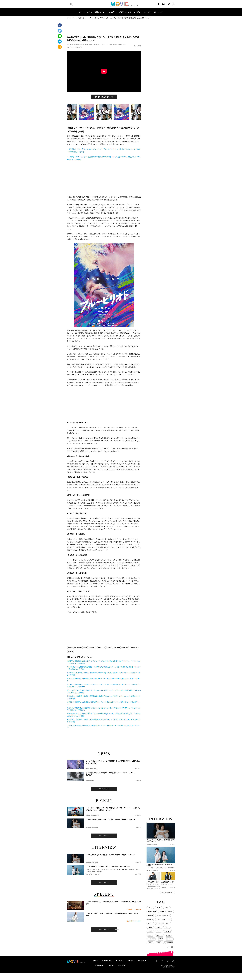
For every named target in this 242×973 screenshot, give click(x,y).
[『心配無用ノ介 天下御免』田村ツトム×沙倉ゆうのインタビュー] (75, 870)
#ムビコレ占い (167, 919)
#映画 (84, 44)
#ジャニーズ (150, 935)
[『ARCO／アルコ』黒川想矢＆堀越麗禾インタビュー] (168, 876)
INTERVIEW (107, 961)
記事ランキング (125, 12)
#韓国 (150, 931)
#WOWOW (89, 780)
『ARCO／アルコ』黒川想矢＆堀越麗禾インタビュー (167, 882)
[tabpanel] (104, 112)
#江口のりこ (105, 44)
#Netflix (88, 815)
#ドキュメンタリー (151, 911)
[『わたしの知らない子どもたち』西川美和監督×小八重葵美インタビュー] (75, 823)
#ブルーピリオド (77, 44)
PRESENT (142, 961)
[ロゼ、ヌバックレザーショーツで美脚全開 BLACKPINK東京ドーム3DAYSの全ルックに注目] (75, 764)
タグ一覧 (170, 947)
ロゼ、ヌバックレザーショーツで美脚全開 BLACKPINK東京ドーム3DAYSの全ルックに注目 (113, 762)
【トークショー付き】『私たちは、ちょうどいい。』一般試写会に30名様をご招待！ (113, 903)
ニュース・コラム (85, 12)
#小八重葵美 (95, 827)
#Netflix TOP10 (95, 815)
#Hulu (150, 927)
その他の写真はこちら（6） (104, 97)
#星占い (158, 907)
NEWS (95, 961)
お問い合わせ (121, 965)
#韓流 (167, 907)
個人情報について (99, 965)
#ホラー (162, 911)
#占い (167, 923)
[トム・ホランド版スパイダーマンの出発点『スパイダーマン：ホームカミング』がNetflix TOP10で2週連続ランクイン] (75, 811)
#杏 (93, 780)
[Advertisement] (104, 27)
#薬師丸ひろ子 (71, 47)
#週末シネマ (159, 923)
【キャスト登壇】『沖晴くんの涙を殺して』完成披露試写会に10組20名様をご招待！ (112, 914)
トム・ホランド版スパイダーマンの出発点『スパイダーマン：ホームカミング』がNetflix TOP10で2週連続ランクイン (113, 809)
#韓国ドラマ (150, 919)
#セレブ (167, 927)
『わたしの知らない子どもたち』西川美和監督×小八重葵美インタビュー (110, 819)
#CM (158, 931)
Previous (69, 111)
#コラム (150, 923)
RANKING (120, 961)
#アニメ (158, 927)
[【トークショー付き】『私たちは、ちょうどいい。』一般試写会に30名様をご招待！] (75, 905)
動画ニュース (100, 12)
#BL (159, 919)
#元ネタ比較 (168, 935)
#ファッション (169, 938)
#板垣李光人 (90, 44)
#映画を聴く (150, 915)
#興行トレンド (159, 935)
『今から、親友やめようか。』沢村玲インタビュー (153, 882)
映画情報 (81, 18)
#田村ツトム (89, 874)
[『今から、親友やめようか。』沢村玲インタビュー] (153, 876)
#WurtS (69, 44)
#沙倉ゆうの (96, 874)
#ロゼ (95, 768)
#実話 (150, 942)
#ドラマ (159, 915)
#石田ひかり (121, 44)
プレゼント (138, 12)
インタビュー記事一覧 (166, 892)
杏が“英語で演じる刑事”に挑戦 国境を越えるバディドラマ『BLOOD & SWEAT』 (110, 774)
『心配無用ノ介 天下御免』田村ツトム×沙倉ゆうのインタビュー (108, 866)
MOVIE (131, 961)
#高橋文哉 (79, 47)
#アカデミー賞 (167, 931)
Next (139, 111)
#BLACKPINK (90, 768)
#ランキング (167, 915)
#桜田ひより (98, 44)
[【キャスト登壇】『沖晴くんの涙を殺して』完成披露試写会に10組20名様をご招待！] (75, 917)
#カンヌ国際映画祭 (168, 942)
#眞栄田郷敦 (113, 44)
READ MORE (104, 789)
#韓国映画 (160, 938)
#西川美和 (88, 827)
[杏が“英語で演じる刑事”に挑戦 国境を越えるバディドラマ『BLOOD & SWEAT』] (75, 776)
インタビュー (112, 12)
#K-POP (159, 942)
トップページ (71, 18)
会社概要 (111, 965)
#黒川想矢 (163, 887)
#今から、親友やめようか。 (152, 888)
